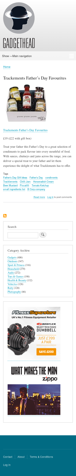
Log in (50, 197)
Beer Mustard (10, 185)
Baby (10, 288)
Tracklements (10, 181)
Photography (14, 292)
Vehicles (12, 284)
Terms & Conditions (41, 456)
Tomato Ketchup (40, 185)
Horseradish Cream (43, 181)
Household (13, 269)
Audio (11, 272)
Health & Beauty (17, 280)
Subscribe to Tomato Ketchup (5, 216)
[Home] (19, 25)
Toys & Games (15, 276)
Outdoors (12, 261)
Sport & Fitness (16, 265)
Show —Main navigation (17, 56)
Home (6, 67)
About (21, 456)
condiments (51, 177)
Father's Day (36, 177)
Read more (39, 197)
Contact (7, 456)
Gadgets (12, 257)
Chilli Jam (25, 181)
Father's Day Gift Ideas (15, 177)
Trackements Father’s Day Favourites (25, 130)
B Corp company (36, 189)
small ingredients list (14, 189)
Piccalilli (24, 185)
